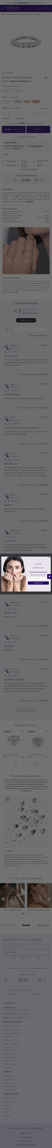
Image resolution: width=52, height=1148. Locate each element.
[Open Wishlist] (49, 576)
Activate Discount (38, 583)
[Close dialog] (49, 557)
